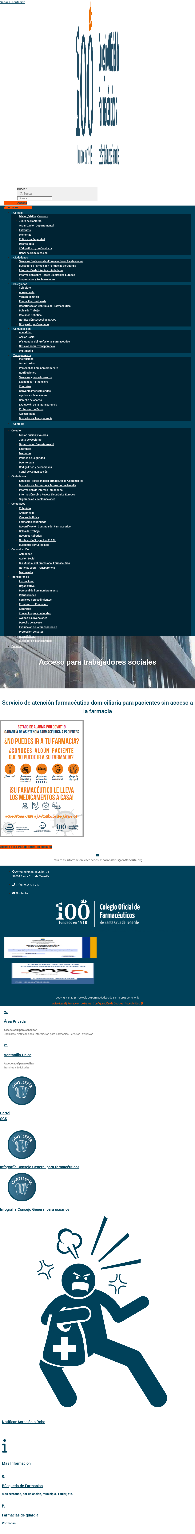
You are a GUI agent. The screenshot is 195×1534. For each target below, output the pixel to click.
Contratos (25, 386)
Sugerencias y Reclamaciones (37, 279)
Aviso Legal (59, 1003)
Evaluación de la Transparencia (38, 404)
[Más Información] (4, 1445)
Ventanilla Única (29, 296)
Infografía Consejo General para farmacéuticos (39, 1167)
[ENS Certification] (53, 983)
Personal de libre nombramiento (38, 368)
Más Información (16, 1463)
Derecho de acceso (30, 400)
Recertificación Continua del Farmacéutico (45, 305)
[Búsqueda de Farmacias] (3, 1477)
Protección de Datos (31, 409)
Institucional (26, 358)
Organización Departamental (36, 225)
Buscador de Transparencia (35, 418)
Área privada (26, 292)
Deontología (26, 243)
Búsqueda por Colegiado (34, 324)
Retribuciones (27, 372)
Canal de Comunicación (33, 252)
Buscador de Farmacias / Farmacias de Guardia (47, 265)
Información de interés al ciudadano (41, 270)
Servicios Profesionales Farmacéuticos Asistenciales (51, 261)
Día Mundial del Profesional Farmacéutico (44, 341)
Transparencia (22, 355)
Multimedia (26, 572)
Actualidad (25, 332)
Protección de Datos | (79, 1003)
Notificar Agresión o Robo (23, 1422)
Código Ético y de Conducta (35, 248)
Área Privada (15, 1021)
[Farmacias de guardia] (3, 1506)
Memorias (25, 234)
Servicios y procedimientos (35, 377)
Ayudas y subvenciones (33, 395)
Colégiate (25, 287)
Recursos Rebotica (30, 315)
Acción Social (27, 336)
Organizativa (27, 363)
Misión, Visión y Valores (33, 216)
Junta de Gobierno (30, 220)
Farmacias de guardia (20, 1515)
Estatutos (25, 230)
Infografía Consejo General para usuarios (35, 1209)
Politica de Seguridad (32, 239)
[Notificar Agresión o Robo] (97, 1401)
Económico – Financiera (33, 381)
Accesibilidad (27, 413)
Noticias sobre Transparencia (37, 346)
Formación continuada (32, 301)
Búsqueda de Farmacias (22, 1486)
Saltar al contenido (12, 2)
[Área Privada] (6, 1012)
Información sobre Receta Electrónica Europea (47, 274)
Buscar (21, 189)
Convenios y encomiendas (35, 390)
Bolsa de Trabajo (29, 310)
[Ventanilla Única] (6, 1046)
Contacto (18, 423)
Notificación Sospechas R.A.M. (37, 319)
